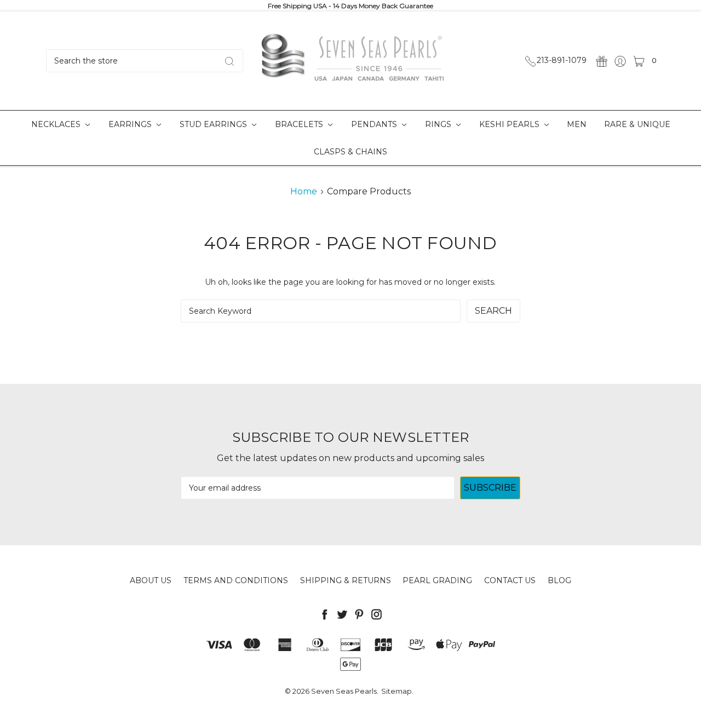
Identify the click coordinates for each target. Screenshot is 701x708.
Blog (559, 580)
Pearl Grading (437, 580)
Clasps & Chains (350, 152)
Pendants (375, 124)
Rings (439, 124)
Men (577, 124)
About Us (150, 580)
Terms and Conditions (235, 580)
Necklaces (57, 124)
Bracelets (300, 124)
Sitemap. (397, 691)
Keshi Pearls (510, 124)
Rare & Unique (637, 124)
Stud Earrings (214, 124)
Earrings (131, 124)
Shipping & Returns (345, 580)
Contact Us (510, 580)
